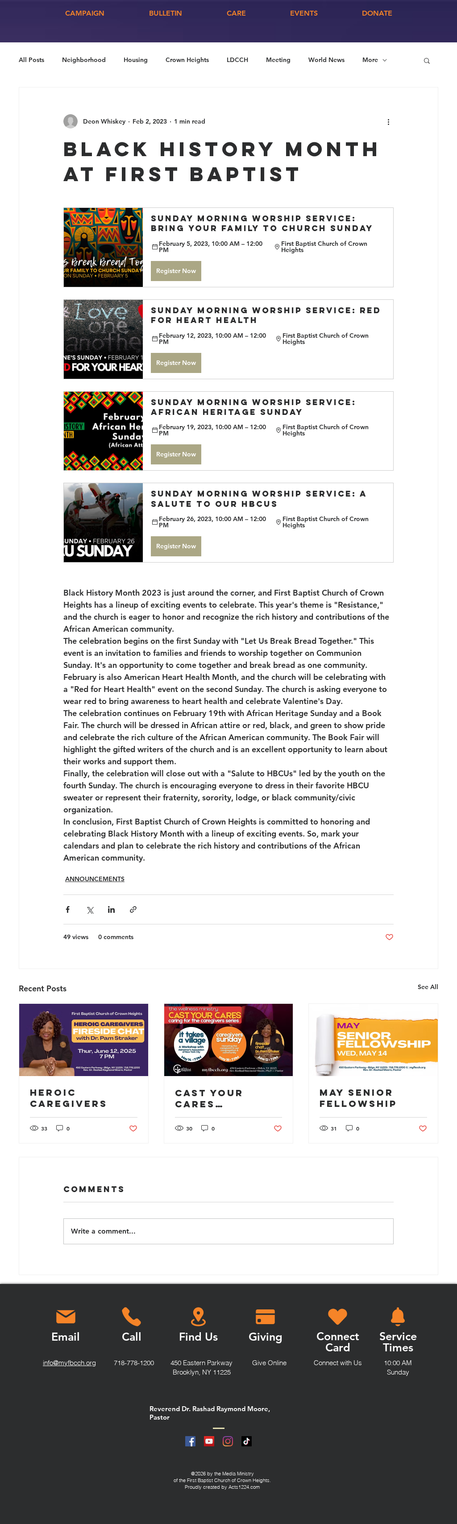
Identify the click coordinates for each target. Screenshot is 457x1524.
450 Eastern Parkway (201, 1362)
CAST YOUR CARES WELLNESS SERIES (209, 1098)
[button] (427, 60)
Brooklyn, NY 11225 (202, 1372)
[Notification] (398, 1317)
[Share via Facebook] (67, 909)
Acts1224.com (244, 1487)
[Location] (198, 1317)
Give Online (269, 1362)
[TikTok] (246, 1441)
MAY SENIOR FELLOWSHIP (358, 1098)
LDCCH (237, 60)
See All (428, 987)
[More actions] (388, 121)
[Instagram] (228, 1441)
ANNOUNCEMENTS (95, 879)
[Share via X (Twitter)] (89, 909)
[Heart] (338, 1317)
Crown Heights (187, 60)
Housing (136, 60)
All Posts (31, 60)
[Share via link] (133, 909)
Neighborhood (84, 60)
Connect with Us (338, 1362)
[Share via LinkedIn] (111, 909)
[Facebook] (190, 1441)
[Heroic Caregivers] (83, 1040)
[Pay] (265, 1317)
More (370, 60)
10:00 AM (398, 1362)
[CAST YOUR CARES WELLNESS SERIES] (228, 1040)
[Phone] (131, 1317)
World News (326, 60)
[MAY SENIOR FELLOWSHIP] (373, 1040)
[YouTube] (209, 1441)
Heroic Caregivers (69, 1098)
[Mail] (66, 1317)
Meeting (278, 60)
